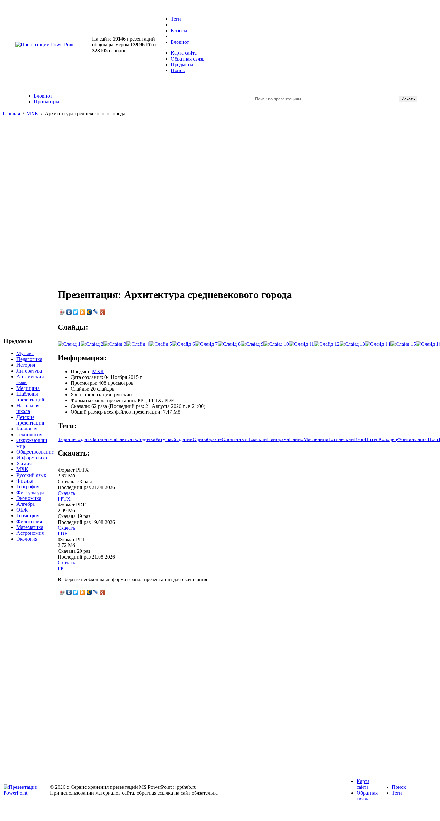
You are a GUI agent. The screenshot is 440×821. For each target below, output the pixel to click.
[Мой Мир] (89, 312)
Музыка (25, 353)
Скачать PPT (66, 565)
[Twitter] (75, 312)
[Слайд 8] (229, 344)
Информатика (31, 457)
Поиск (178, 70)
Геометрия (27, 515)
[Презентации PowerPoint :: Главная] (45, 44)
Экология (26, 539)
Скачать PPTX (66, 496)
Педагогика (29, 359)
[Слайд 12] (327, 344)
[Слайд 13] (352, 344)
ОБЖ (22, 510)
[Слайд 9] (252, 344)
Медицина (28, 388)
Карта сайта (184, 53)
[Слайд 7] (206, 344)
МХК (32, 113)
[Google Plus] (103, 312)
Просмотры (46, 101)
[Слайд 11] (301, 344)
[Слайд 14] (377, 344)
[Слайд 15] (403, 344)
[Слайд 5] (160, 344)
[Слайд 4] (137, 344)
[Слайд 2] (92, 344)
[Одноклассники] (82, 312)
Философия (29, 521)
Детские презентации (30, 420)
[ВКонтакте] (69, 312)
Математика (29, 527)
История (25, 365)
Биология (26, 428)
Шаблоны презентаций (30, 396)
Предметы (182, 64)
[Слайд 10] (276, 344)
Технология (29, 434)
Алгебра (25, 504)
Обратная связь (187, 58)
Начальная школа (27, 408)
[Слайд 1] (69, 344)
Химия (24, 463)
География (27, 486)
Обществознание (35, 452)
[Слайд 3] (114, 344)
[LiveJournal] (96, 312)
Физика (24, 481)
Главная (11, 113)
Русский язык (31, 475)
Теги (176, 19)
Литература (29, 370)
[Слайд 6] (183, 344)
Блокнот (180, 42)
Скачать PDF (66, 530)
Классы (179, 30)
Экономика (28, 498)
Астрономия (30, 533)
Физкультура (30, 492)
